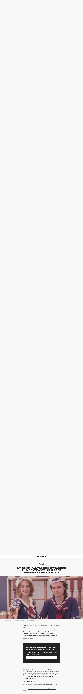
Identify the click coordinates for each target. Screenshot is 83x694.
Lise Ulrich (42, 564)
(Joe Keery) (42, 633)
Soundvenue (41, 556)
